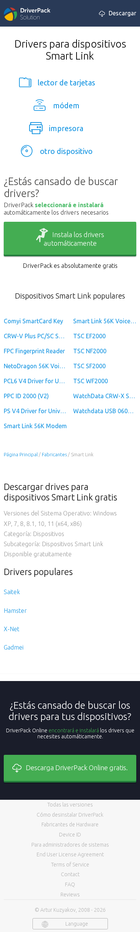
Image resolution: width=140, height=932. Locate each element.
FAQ (70, 884)
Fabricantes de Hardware (70, 824)
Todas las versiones (70, 805)
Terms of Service (70, 865)
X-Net (11, 629)
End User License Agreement (70, 854)
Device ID (70, 835)
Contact (70, 874)
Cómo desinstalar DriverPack (70, 815)
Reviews (70, 895)
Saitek (12, 591)
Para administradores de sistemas (70, 845)
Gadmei (14, 647)
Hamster (15, 610)
